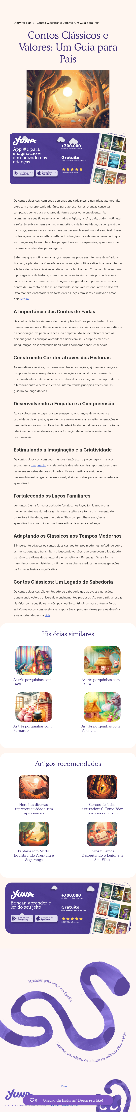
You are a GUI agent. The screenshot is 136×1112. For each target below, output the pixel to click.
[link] (23, 173)
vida (47, 615)
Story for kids (23, 23)
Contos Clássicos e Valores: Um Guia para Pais (68, 23)
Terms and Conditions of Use (64, 1105)
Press (64, 1086)
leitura (24, 299)
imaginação (38, 465)
